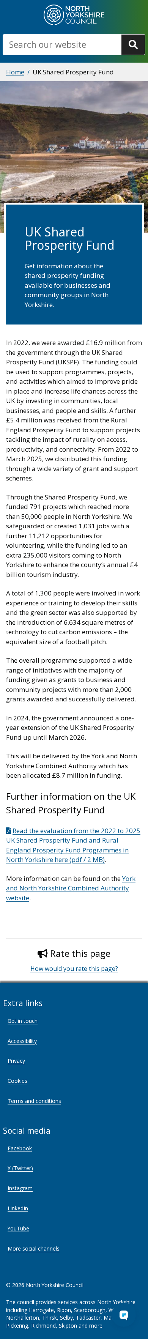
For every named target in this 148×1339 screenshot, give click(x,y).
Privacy (16, 1060)
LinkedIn (18, 1208)
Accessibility (22, 1040)
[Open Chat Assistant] (124, 1315)
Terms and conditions (34, 1100)
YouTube (18, 1228)
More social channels (34, 1248)
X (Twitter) (20, 1168)
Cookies (17, 1080)
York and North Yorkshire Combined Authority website (70, 888)
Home (15, 72)
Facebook (20, 1148)
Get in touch (23, 1020)
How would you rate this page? (74, 968)
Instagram (20, 1188)
